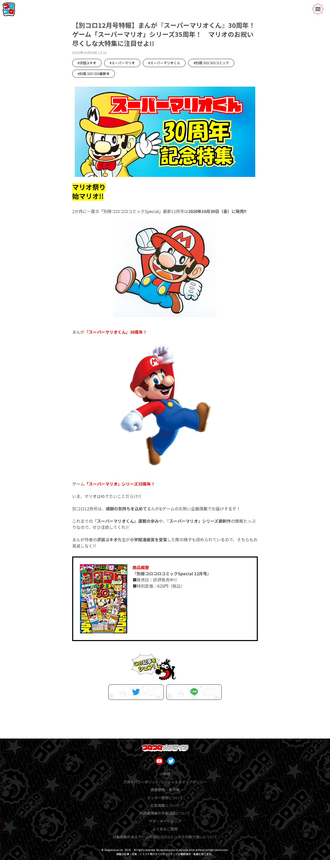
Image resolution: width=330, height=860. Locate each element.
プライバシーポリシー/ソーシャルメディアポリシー (165, 781)
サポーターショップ (165, 821)
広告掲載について (165, 805)
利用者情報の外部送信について (165, 813)
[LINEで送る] (194, 692)
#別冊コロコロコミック (211, 62)
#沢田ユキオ (87, 62)
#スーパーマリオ (122, 62)
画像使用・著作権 (165, 789)
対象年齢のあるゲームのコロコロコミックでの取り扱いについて (165, 836)
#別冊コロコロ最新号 (94, 73)
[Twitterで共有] (136, 692)
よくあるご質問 (165, 828)
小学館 (165, 773)
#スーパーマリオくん (164, 62)
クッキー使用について (165, 797)
